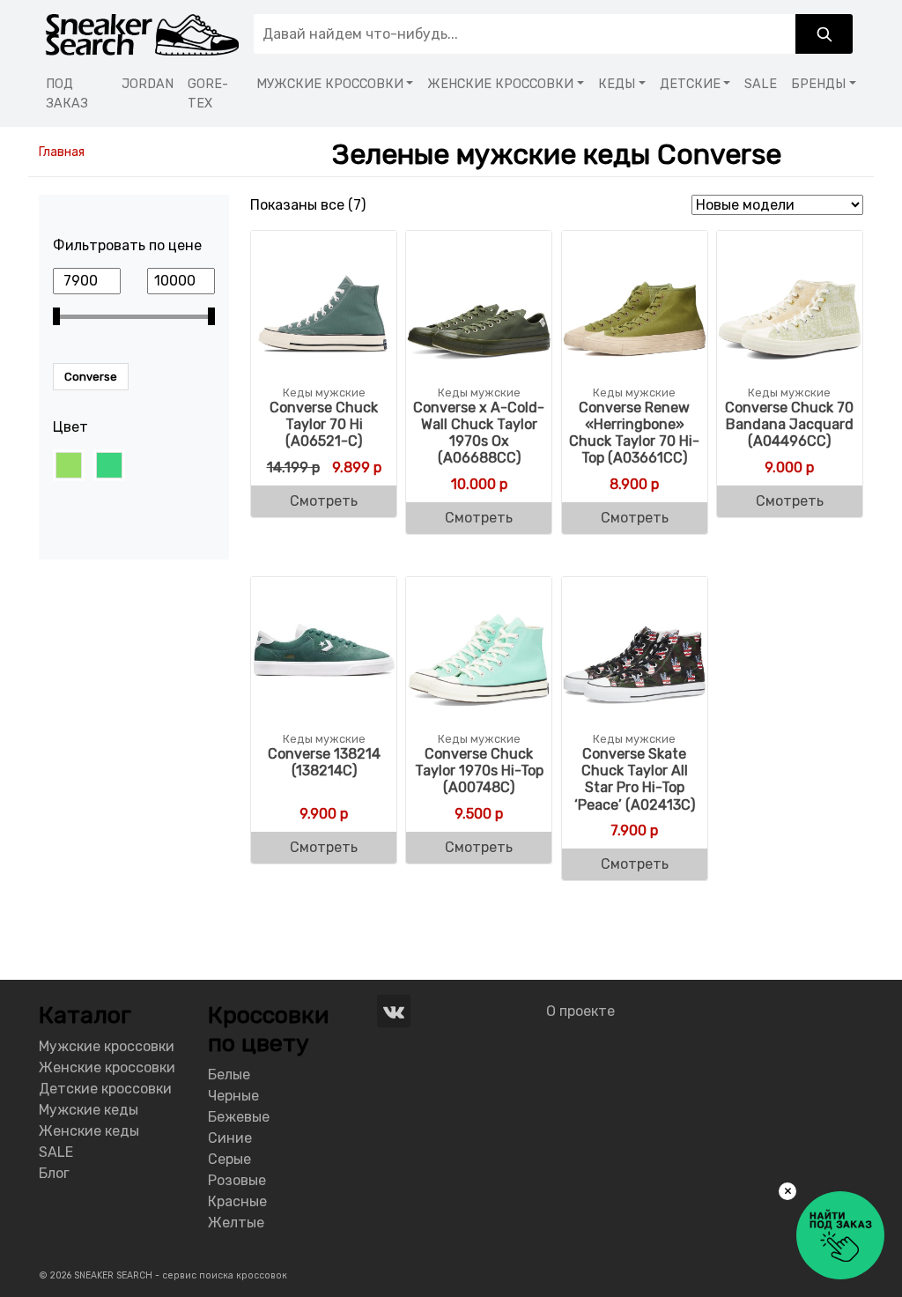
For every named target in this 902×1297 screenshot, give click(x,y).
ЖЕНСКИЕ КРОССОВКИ (500, 84)
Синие (230, 1138)
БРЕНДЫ (818, 84)
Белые (229, 1074)
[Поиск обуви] (824, 34)
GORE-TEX (208, 94)
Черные (233, 1095)
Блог (54, 1173)
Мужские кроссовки (106, 1046)
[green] (69, 465)
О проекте (580, 1011)
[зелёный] (109, 465)
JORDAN (148, 84)
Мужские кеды (88, 1109)
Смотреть (324, 501)
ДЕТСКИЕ (690, 84)
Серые (229, 1159)
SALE (760, 84)
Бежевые (239, 1116)
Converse (90, 376)
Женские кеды (89, 1131)
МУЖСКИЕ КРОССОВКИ (329, 84)
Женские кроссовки (107, 1067)
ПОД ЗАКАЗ (67, 94)
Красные (237, 1201)
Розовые (237, 1180)
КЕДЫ (616, 84)
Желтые (236, 1222)
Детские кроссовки (105, 1088)
